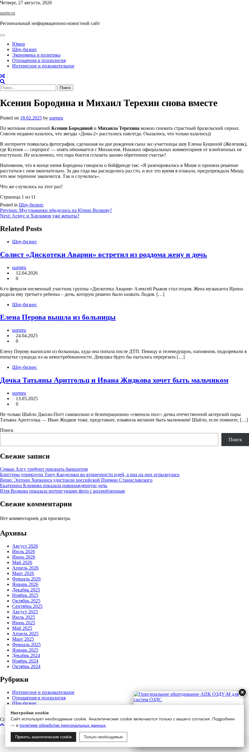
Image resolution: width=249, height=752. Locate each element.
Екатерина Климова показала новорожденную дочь (53, 485)
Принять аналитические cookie (43, 737)
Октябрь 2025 (26, 600)
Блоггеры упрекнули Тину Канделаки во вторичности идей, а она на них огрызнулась (89, 474)
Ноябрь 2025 (25, 595)
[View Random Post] (2, 76)
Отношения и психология (39, 60)
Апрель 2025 (25, 633)
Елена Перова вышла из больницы (58, 317)
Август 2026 (25, 546)
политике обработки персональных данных (62, 725)
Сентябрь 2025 (27, 606)
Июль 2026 (23, 551)
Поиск (6, 430)
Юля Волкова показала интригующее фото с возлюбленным (62, 491)
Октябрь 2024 (26, 666)
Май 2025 (22, 628)
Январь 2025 (25, 650)
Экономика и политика (36, 54)
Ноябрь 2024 (25, 661)
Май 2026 (22, 562)
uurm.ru (7, 13)
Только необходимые (103, 737)
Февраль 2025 (26, 644)
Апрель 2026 (25, 567)
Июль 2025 (23, 617)
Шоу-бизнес (24, 49)
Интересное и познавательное (43, 65)
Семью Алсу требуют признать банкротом (44, 469)
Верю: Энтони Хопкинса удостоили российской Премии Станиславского (76, 480)
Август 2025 (25, 611)
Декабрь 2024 (26, 655)
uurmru (56, 117)
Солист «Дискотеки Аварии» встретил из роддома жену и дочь (103, 254)
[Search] (2, 81)
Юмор (18, 44)
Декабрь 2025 (26, 589)
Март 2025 (23, 639)
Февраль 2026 (26, 578)
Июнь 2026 (23, 557)
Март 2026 (23, 573)
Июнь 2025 (23, 622)
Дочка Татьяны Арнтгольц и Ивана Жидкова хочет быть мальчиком (114, 380)
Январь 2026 (25, 584)
